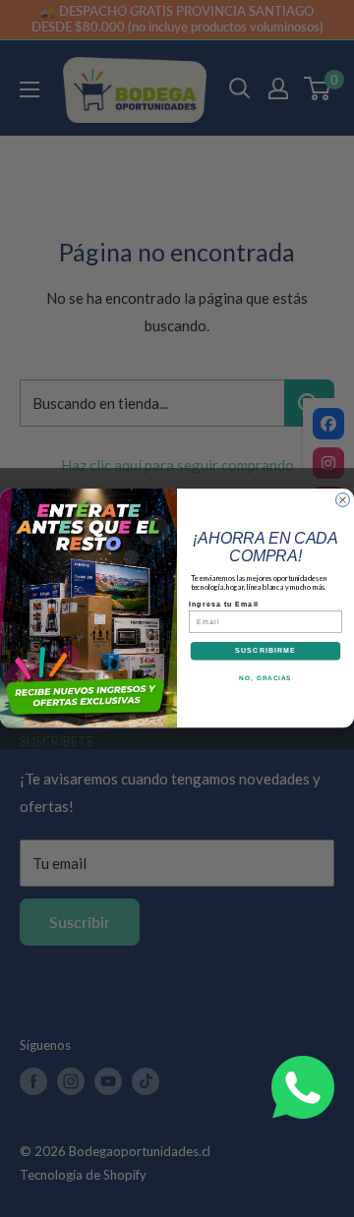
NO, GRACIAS (265, 677)
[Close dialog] (343, 500)
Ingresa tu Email (224, 604)
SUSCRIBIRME (266, 651)
